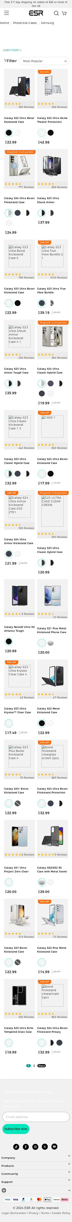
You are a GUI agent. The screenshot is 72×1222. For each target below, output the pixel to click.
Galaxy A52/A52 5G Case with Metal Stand (52, 869)
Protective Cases (25, 23)
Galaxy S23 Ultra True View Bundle (51, 290)
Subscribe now (15, 1129)
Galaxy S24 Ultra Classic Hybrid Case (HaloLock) (50, 372)
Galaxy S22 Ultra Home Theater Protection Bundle (52, 122)
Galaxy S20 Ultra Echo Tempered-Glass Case (19, 1030)
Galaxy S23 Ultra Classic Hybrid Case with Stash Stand (17, 462)
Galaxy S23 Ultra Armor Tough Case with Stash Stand (16, 372)
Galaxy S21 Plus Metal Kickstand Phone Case (51, 630)
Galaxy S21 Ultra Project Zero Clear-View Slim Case (16, 871)
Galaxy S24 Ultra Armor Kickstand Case (18, 541)
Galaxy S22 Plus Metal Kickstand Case (51, 949)
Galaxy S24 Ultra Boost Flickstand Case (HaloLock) (19, 202)
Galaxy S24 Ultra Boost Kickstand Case (52, 460)
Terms (45, 1213)
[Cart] (64, 13)
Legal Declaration (14, 1213)
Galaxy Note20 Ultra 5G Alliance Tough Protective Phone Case (19, 630)
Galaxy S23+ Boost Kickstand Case (16, 790)
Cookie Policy (61, 1213)
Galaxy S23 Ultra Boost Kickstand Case (19, 290)
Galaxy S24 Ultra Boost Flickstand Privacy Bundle (52, 1032)
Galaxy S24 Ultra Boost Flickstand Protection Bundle (52, 792)
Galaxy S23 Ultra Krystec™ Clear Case (17, 710)
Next (41, 1065)
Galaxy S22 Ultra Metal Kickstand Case (19, 120)
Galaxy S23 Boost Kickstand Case (15, 949)
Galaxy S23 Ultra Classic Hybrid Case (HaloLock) (50, 552)
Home (4, 23)
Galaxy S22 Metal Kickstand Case (48, 710)
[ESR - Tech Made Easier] (36, 13)
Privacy (34, 1213)
